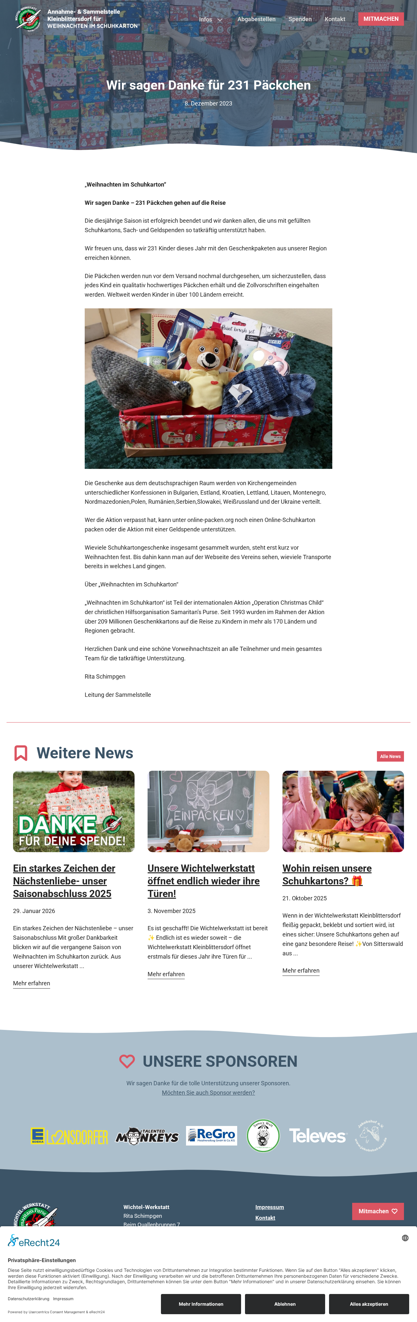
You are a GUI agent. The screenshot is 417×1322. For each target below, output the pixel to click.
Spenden (300, 19)
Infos (205, 19)
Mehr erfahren (31, 983)
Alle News (390, 756)
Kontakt (335, 19)
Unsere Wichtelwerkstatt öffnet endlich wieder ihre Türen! (204, 881)
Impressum (269, 1207)
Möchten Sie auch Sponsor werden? (208, 1092)
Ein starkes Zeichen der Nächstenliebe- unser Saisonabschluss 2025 (64, 881)
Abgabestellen (256, 19)
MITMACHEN (381, 18)
